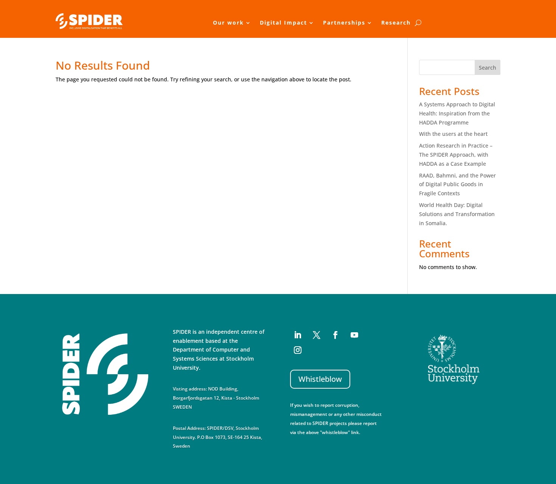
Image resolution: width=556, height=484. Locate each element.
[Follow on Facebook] (335, 334)
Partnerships (344, 22)
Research (396, 22)
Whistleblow (320, 379)
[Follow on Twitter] (316, 334)
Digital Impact (283, 22)
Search (487, 67)
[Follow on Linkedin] (297, 334)
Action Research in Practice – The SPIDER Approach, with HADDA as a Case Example (455, 154)
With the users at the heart (453, 133)
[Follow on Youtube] (354, 334)
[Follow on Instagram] (297, 350)
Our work (228, 22)
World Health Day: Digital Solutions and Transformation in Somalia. (457, 214)
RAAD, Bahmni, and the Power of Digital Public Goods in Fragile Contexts (457, 184)
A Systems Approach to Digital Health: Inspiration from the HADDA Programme (457, 113)
